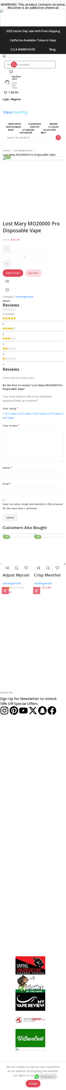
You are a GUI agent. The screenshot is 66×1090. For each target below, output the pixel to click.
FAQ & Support (8, 753)
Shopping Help (9, 723)
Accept (33, 1083)
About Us (5, 771)
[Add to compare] (7, 281)
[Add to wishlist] (7, 290)
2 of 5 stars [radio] (24, 413)
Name (7, 468)
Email (7, 484)
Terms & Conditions (11, 783)
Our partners (7, 795)
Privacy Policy (7, 777)
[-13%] (17, 548)
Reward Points (8, 831)
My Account (8, 807)
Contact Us (6, 759)
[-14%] (49, 548)
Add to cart (13, 272)
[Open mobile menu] (33, 106)
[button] (5, 590)
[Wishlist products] (11, 71)
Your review (11, 425)
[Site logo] (24, 57)
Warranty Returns (10, 741)
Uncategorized (23, 150)
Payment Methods (10, 747)
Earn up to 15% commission (16, 849)
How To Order (8, 729)
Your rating (10, 408)
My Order (5, 813)
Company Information (15, 765)
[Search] (14, 65)
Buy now (33, 272)
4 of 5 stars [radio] (54, 413)
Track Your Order (10, 837)
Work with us (7, 801)
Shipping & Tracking (11, 735)
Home (6, 150)
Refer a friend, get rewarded (16, 855)
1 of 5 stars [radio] (10, 413)
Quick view (16, 567)
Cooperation (9, 843)
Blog (52, 49)
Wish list (4, 825)
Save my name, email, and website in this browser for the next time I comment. (33, 506)
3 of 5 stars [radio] (39, 413)
